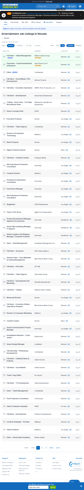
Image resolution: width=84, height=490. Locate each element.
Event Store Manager (15, 189)
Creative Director (13, 173)
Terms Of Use (56, 465)
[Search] (57, 6)
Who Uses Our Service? (23, 469)
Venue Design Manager (16, 344)
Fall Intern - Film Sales (15, 266)
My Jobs (25, 22)
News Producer (13, 142)
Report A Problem (7, 462)
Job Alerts (49, 22)
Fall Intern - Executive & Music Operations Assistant (18, 305)
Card (57, 45)
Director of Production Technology (15, 134)
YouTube (38, 462)
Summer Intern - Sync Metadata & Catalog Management (19, 259)
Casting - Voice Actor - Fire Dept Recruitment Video (19, 103)
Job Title (28, 45)
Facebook (39, 468)
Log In (73, 6)
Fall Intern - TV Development (18, 383)
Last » (58, 448)
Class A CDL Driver (14, 212)
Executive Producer (14, 119)
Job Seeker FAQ (7, 465)
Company (19, 45)
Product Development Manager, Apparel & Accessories (19, 220)
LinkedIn (38, 465)
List (63, 45)
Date (77, 51)
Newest (10, 45)
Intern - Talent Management (17, 391)
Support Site (6, 471)
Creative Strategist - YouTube (18, 422)
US (68, 57)
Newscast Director (14, 298)
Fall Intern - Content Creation (18, 158)
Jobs (5, 22)
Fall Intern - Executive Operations (19, 88)
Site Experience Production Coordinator (17, 165)
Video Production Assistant (17, 406)
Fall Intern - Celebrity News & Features (18, 360)
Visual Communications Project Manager (19, 328)
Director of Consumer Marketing (19, 313)
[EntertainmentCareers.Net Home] (10, 6)
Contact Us (5, 474)
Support (59, 22)
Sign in (5, 28)
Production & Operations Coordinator (16, 181)
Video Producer (13, 430)
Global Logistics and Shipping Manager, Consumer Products (18, 235)
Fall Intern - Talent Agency (17, 127)
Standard (70, 45)
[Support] (80, 6)
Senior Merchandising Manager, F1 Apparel (19, 227)
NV (70, 119)
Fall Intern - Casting (14, 290)
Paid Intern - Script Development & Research (19, 64)
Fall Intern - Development (16, 96)
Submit (53, 487)
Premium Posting (24, 465)
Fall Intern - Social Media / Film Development (18, 80)
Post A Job (22, 462)
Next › (51, 448)
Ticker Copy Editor (14, 375)
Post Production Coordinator (18, 398)
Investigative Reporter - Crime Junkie (18, 336)
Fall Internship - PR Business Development (17, 352)
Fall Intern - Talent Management (19, 56)
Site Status (55, 462)
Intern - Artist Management (17, 243)
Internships (15, 22)
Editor (12, 72)
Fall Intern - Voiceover (15, 251)
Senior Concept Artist (15, 111)
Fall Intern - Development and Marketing (18, 282)
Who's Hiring (35, 22)
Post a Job (49, 1)
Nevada (6, 38)
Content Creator (13, 321)
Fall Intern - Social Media (16, 367)
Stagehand (11, 204)
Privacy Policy (56, 468)
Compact (78, 45)
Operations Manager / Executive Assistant (41, 13)
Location (37, 45)
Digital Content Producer (16, 150)
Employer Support (24, 473)
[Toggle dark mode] (63, 6)
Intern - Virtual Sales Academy (18, 437)
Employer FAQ (6, 468)
